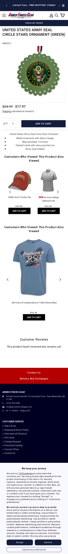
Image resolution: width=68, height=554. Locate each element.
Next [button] (58, 192)
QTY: (5, 123)
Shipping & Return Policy (16, 430)
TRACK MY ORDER (34, 23)
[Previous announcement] (6, 5)
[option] (34, 5)
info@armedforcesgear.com (19, 407)
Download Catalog (13, 445)
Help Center (10, 426)
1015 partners (26, 473)
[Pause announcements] (63, 5)
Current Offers (11, 449)
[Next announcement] (59, 5)
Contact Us (34, 372)
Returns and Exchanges (34, 378)
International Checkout (15, 433)
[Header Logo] (21, 15)
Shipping (6, 111)
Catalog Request (12, 441)
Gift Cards (9, 437)
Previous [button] (10, 192)
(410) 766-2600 (13, 403)
